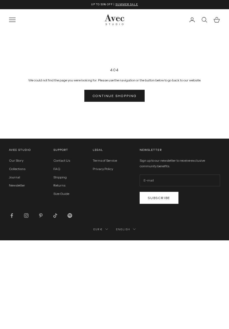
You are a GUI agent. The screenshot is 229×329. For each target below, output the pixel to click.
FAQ (56, 169)
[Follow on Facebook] (12, 215)
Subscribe (159, 198)
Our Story (16, 160)
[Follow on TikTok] (55, 215)
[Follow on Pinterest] (41, 215)
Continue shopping (114, 96)
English (123, 229)
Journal (14, 177)
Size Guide (61, 194)
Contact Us (61, 160)
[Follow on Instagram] (26, 215)
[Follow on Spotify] (70, 215)
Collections (17, 169)
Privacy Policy (103, 169)
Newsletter (17, 185)
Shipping (60, 177)
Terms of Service (105, 160)
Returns (59, 185)
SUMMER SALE (126, 4)
